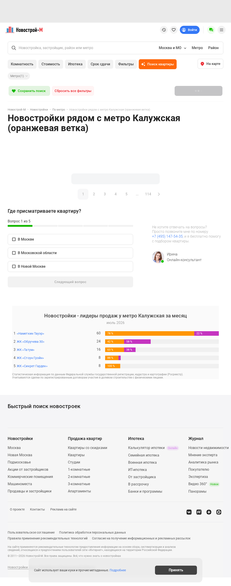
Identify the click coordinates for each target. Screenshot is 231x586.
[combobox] (172, 48)
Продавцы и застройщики (29, 491)
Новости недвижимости (208, 448)
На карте (213, 64)
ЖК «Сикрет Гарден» (32, 366)
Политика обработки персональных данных (92, 532)
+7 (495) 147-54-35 (167, 236)
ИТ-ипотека (137, 470)
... (137, 194)
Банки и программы (145, 491)
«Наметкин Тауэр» (30, 333)
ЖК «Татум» (26, 350)
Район (213, 48)
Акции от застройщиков (28, 469)
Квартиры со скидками (87, 448)
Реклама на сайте (63, 509)
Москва (14, 448)
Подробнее (118, 570)
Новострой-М (17, 109)
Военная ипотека (142, 462)
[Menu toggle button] (221, 30)
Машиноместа (20, 484)
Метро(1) (17, 76)
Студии (74, 462)
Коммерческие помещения (30, 477)
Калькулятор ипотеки (153, 448)
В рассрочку (138, 484)
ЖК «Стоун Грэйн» (30, 358)
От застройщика (142, 477)
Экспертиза (198, 477)
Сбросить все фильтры (73, 91)
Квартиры (76, 455)
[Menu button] (211, 30)
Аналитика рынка (203, 462)
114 (148, 194)
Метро (197, 48)
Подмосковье (19, 462)
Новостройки (39, 109)
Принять (176, 570)
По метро (58, 109)
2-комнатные (79, 477)
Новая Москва (20, 455)
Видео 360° (203, 484)
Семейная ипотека (143, 455)
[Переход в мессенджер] (218, 512)
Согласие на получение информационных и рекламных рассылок (141, 538)
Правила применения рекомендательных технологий (48, 538)
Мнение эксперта (202, 455)
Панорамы (197, 491)
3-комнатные (79, 484)
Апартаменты (79, 491)
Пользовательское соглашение (31, 532)
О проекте (17, 509)
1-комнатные (79, 469)
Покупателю (198, 469)
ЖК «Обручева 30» (30, 341)
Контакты (37, 509)
